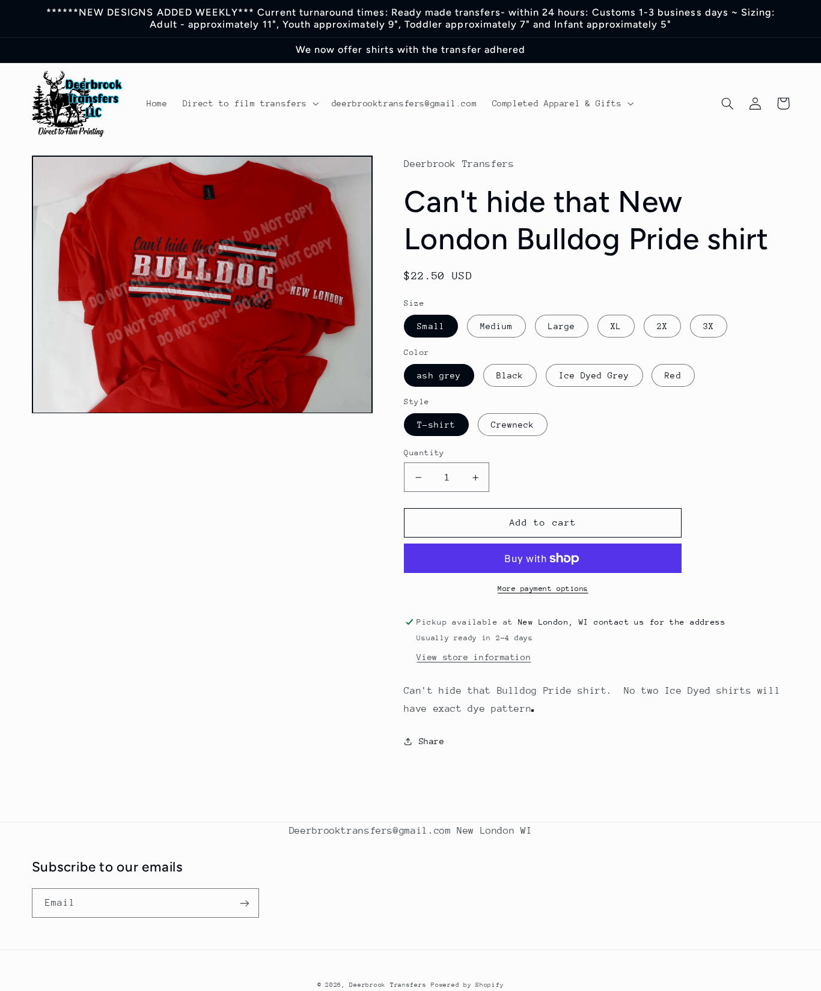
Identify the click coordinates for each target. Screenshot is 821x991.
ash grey (438, 375)
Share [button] (431, 741)
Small (430, 326)
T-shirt (436, 424)
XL (616, 326)
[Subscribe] (244, 903)
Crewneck (512, 424)
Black (509, 375)
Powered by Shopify (467, 985)
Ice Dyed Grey (594, 375)
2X (662, 326)
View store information (474, 657)
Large (561, 326)
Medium (496, 326)
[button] (249, 103)
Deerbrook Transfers (387, 985)
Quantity (424, 452)
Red (673, 375)
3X (708, 326)
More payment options (543, 588)
